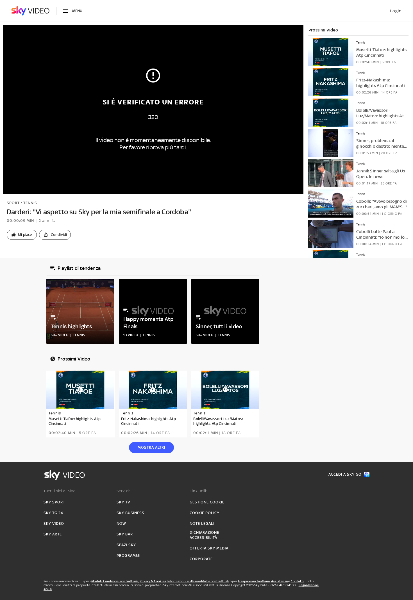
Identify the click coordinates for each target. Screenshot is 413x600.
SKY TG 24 (53, 513)
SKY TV (123, 502)
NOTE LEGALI (202, 523)
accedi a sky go (345, 474)
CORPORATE (201, 559)
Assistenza (279, 581)
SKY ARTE (53, 534)
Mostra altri (151, 447)
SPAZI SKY (126, 545)
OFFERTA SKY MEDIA (209, 548)
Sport (13, 203)
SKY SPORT (54, 502)
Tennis (30, 203)
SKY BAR (125, 534)
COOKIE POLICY (204, 513)
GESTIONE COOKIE (207, 502)
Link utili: (198, 491)
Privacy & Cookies (153, 581)
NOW (121, 523)
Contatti (297, 581)
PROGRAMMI (128, 555)
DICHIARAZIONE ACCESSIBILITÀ (204, 535)
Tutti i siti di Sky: (59, 491)
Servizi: (123, 491)
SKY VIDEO (54, 523)
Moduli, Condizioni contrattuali (114, 581)
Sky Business (130, 513)
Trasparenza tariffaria (254, 581)
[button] (22, 235)
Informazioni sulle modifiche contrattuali (198, 581)
